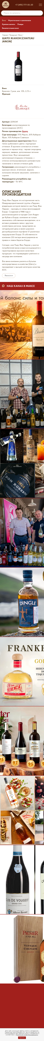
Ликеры (20, 24)
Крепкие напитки (8, 24)
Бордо (25, 131)
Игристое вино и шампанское (19, 20)
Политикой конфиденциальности (27, 1035)
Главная (5, 35)
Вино (4, 20)
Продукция (13, 35)
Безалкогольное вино (10, 28)
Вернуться (9, 275)
